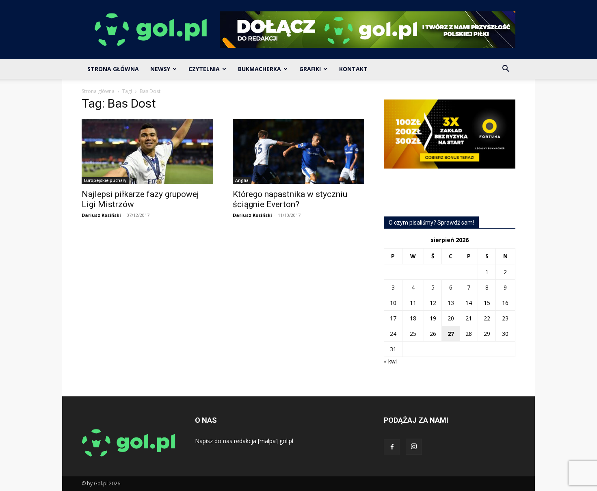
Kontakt (353, 69)
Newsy (160, 69)
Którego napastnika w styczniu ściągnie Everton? (290, 199)
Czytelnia (204, 69)
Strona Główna (113, 69)
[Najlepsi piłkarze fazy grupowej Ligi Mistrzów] (147, 151)
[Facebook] (392, 447)
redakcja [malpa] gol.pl (263, 441)
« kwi (390, 361)
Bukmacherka (259, 69)
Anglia (242, 180)
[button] (505, 70)
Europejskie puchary (105, 180)
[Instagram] (414, 447)
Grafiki (310, 69)
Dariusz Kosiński (101, 215)
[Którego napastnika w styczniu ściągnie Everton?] (298, 151)
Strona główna (98, 91)
